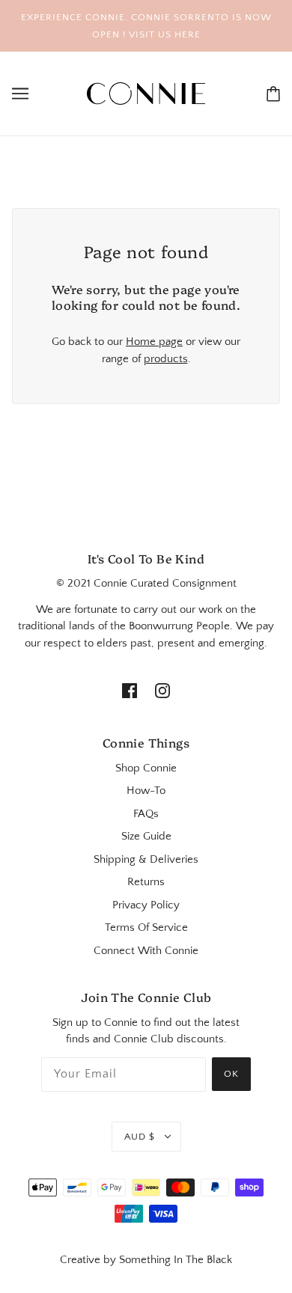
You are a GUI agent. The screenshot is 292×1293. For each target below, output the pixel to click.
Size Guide (146, 836)
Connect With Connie (146, 950)
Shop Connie (146, 768)
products (166, 358)
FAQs (146, 813)
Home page (154, 341)
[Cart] (273, 94)
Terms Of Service (146, 927)
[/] (146, 92)
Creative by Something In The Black (146, 1259)
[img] (129, 691)
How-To (146, 790)
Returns (146, 881)
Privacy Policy (146, 905)
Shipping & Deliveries (146, 859)
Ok (231, 1074)
